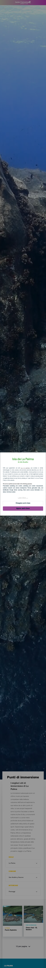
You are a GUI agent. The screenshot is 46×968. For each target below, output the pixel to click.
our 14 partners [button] (25, 468)
